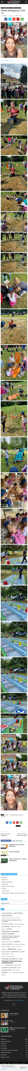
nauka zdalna (18, 946)
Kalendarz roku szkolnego (8, 886)
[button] (26, 2)
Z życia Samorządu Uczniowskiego (9, 1050)
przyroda (21, 951)
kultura (13, 946)
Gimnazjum (3, 1046)
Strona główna (4, 5)
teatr (3, 965)
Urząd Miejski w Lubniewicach (13, 965)
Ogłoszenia (3, 1043)
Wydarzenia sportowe (7, 882)
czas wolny (5, 926)
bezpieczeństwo (7, 915)
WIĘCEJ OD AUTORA (17, 840)
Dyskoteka (19, 926)
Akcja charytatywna (7, 913)
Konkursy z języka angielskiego (5, 834)
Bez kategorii (4, 1048)
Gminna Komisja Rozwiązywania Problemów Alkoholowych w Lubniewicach (11, 937)
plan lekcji (19, 949)
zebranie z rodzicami (18, 972)
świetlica (3, 975)
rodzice (11, 954)
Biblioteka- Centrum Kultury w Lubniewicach (11, 917)
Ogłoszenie (12, 949)
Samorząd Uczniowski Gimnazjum (8, 956)
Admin (4, 15)
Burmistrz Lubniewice (19, 924)
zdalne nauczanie (16, 970)
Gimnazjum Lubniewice (10, 931)
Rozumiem (23, 1067)
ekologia (7, 814)
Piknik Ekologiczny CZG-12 (7, 60)
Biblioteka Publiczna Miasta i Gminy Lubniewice (12, 920)
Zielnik (11, 1020)
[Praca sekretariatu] (4, 853)
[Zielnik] (4, 1022)
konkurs (17, 941)
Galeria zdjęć (5, 884)
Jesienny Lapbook (13, 1013)
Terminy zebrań (5, 891)
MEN (9, 1063)
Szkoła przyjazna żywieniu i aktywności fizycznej (13, 893)
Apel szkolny (18, 913)
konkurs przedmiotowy (19, 944)
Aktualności (10, 5)
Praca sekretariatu (14, 851)
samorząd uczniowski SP (10, 959)
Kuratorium (4, 1063)
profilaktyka (14, 951)
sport (21, 959)
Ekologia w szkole (10, 7)
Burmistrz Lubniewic (8, 924)
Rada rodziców (5, 954)
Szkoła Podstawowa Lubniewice (16, 814)
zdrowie (4, 972)
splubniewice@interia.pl (17, 1000)
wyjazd (19, 967)
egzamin (4, 929)
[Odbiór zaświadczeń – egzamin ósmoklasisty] (4, 860)
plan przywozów (6, 951)
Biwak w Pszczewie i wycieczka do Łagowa (21, 834)
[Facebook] (14, 1004)
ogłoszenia (4, 949)
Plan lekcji (4, 888)
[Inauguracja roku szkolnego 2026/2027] (4, 846)
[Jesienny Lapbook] (4, 1015)
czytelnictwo (13, 926)
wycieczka (3, 816)
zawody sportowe (6, 970)
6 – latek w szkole (15, 1063)
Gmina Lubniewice (8, 933)
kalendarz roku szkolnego (7, 941)
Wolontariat (4, 879)
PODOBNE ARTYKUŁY (6, 840)
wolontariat (5, 967)
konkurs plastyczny (7, 944)
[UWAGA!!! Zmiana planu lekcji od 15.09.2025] (4, 1029)
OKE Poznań (22, 1063)
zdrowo (10, 972)
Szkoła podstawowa (17, 7)
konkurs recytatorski (6, 946)
